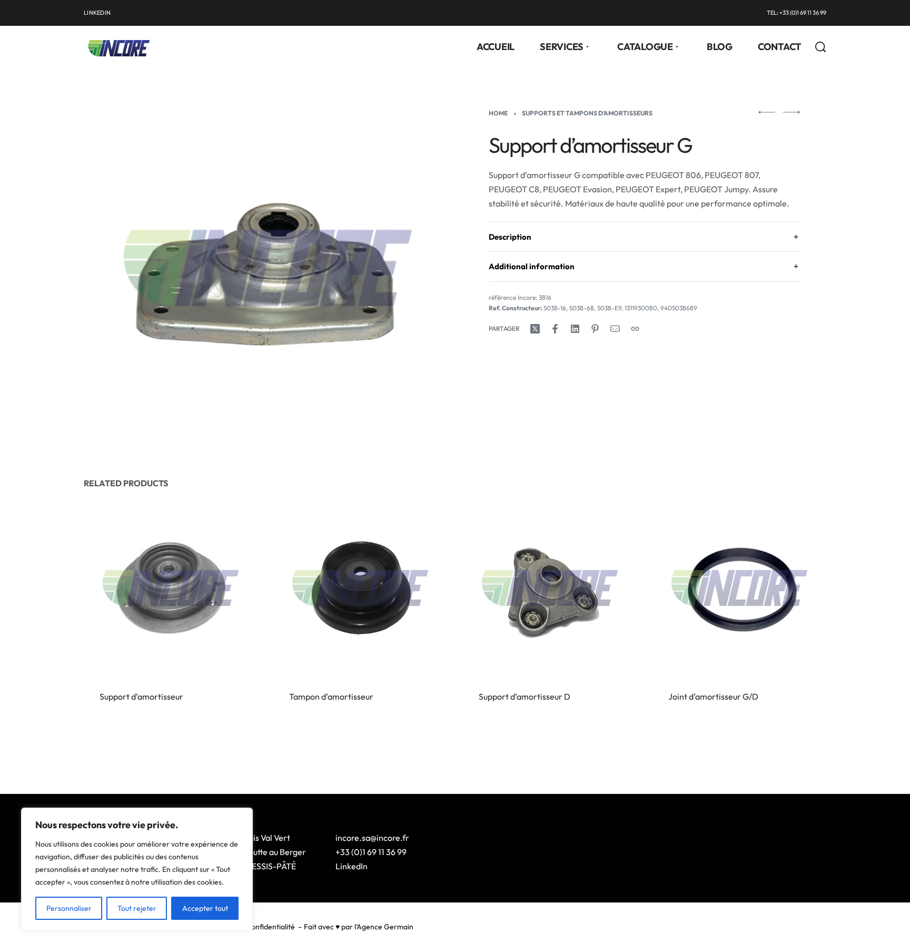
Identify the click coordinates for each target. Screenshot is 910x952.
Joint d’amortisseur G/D (713, 696)
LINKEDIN (97, 12)
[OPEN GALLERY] (268, 268)
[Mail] (615, 328)
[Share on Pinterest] (595, 328)
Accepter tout (205, 908)
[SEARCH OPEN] (820, 47)
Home (498, 113)
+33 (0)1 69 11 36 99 (371, 852)
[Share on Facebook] (555, 328)
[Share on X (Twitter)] (535, 328)
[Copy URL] (635, 328)
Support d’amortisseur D (524, 696)
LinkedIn (351, 866)
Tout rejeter (136, 908)
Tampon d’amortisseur (331, 696)
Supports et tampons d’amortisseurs (587, 113)
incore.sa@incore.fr (372, 837)
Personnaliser (69, 908)
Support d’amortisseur (141, 696)
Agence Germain (385, 926)
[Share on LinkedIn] (575, 328)
